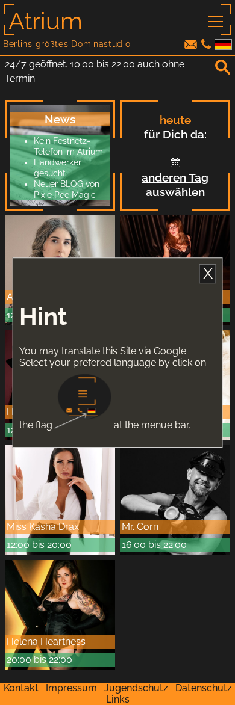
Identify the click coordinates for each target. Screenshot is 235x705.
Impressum (71, 688)
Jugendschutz (136, 688)
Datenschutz (203, 688)
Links (118, 699)
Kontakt (21, 688)
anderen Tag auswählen (175, 185)
